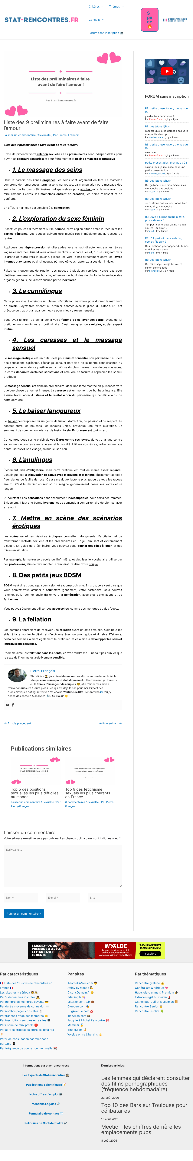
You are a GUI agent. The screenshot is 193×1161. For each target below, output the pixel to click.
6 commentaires (75, 802)
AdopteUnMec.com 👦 (82, 983)
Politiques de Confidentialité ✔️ (46, 1123)
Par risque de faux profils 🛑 (19, 1025)
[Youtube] (7, 705)
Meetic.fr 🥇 (75, 1025)
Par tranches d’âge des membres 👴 (24, 1016)
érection (78, 194)
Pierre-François (157, 119)
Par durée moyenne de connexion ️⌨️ (25, 1006)
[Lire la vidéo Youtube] (167, 71)
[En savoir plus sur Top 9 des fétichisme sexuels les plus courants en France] (90, 770)
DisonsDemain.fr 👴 (80, 992)
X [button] (189, 1154)
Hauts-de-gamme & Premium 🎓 (156, 992)
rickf (151, 231)
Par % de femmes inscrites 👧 (20, 997)
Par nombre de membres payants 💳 (24, 1001)
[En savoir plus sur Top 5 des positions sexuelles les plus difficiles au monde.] (36, 770)
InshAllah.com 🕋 (78, 1016)
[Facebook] (13, 705)
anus (52, 475)
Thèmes (114, 6)
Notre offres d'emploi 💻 (45, 1094)
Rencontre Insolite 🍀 (149, 1011)
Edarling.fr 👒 (76, 997)
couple (93, 564)
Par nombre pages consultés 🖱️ (21, 1011)
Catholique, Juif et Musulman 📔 (156, 1001)
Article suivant (110, 723)
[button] (101, 6)
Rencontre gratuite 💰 (149, 983)
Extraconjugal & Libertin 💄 (153, 997)
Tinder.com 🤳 (77, 1030)
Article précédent (17, 723)
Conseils (94, 19)
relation (42, 154)
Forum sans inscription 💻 (106, 33)
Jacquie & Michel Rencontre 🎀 (88, 1020)
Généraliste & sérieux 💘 (151, 988)
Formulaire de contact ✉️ (46, 1113)
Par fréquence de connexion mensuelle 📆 (28, 1048)
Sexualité (44, 135)
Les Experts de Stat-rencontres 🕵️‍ (46, 1075)
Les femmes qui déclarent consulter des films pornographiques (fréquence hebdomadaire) (145, 1083)
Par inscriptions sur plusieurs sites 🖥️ (25, 1020)
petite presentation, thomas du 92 (166, 162)
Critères (94, 6)
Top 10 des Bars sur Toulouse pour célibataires (144, 1108)
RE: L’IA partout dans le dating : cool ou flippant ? (164, 240)
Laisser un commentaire (20, 135)
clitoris (105, 306)
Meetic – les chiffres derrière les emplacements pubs (141, 1130)
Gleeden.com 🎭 (78, 1006)
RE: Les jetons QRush (158, 126)
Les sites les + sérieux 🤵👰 (19, 992)
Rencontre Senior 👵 (149, 1006)
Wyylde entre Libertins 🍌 (84, 1034)
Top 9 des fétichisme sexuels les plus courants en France (87, 793)
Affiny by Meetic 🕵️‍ (80, 988)
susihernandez (157, 137)
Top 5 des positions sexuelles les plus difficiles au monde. (34, 793)
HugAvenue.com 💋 (80, 1011)
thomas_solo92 (157, 173)
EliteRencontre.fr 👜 (80, 1001)
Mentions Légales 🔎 (46, 1104)
